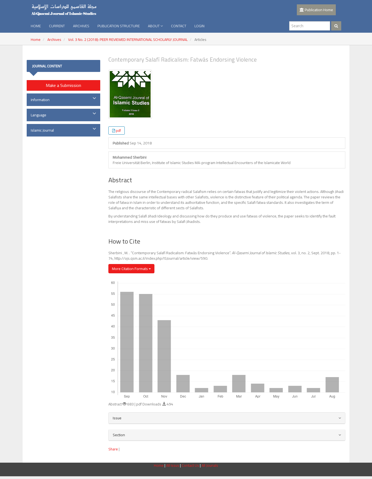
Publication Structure (118, 25)
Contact (178, 25)
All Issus (172, 465)
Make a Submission (63, 85)
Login (199, 25)
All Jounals (210, 465)
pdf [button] (118, 130)
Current (57, 25)
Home (36, 25)
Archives (81, 25)
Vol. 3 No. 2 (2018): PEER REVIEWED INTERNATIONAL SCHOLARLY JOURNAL (128, 39)
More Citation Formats (130, 268)
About (154, 25)
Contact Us (191, 465)
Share (113, 449)
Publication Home (318, 9)
